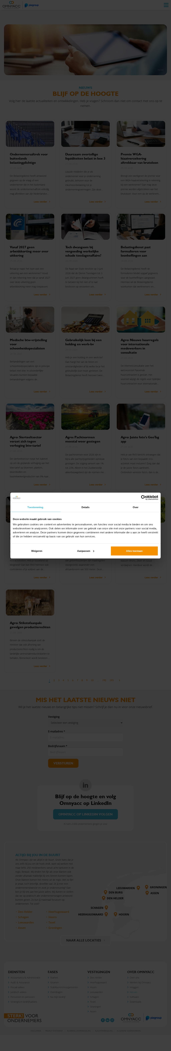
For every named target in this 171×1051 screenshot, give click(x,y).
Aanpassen (83, 550)
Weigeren (36, 550)
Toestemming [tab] (35, 507)
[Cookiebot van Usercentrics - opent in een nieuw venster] (143, 497)
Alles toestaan (134, 550)
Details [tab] (85, 507)
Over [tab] (135, 507)
